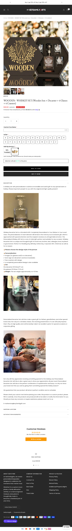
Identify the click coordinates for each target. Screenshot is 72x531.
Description (8, 183)
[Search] (8, 10)
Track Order (30, 493)
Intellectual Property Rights (58, 487)
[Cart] (67, 10)
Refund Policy (53, 483)
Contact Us (30, 480)
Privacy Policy (53, 477)
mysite (6, 96)
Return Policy (53, 480)
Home (5, 18)
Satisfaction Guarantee (12, 414)
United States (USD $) (11, 507)
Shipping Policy (54, 490)
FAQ (27, 490)
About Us (29, 477)
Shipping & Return (10, 409)
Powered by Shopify (19, 512)
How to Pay (30, 483)
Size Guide (29, 487)
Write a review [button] (36, 439)
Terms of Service (54, 493)
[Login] (64, 10)
